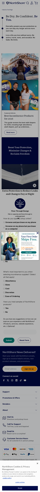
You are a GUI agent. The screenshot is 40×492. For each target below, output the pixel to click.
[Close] (37, 463)
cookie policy (7, 478)
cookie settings (20, 482)
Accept (20, 488)
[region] (20, 476)
